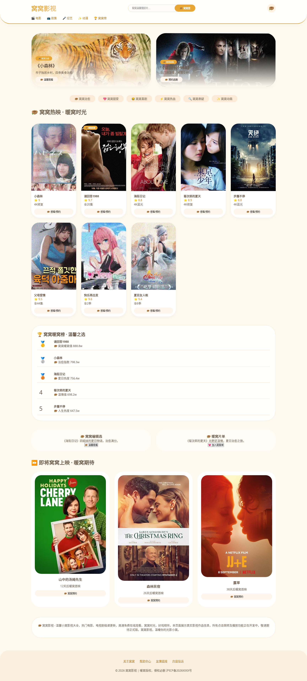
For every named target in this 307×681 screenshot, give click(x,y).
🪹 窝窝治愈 (82, 99)
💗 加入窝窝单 (215, 445)
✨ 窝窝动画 (224, 99)
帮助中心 (145, 661)
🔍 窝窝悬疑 (196, 99)
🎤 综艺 (67, 18)
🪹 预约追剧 (171, 79)
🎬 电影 (36, 18)
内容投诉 (178, 661)
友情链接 (161, 661)
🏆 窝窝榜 (100, 18)
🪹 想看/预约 (54, 211)
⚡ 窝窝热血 (168, 99)
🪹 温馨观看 (46, 79)
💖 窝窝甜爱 (111, 99)
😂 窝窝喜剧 (139, 99)
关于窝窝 (129, 661)
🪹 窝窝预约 (70, 593)
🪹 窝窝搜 (185, 8)
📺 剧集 (52, 18)
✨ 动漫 (83, 18)
